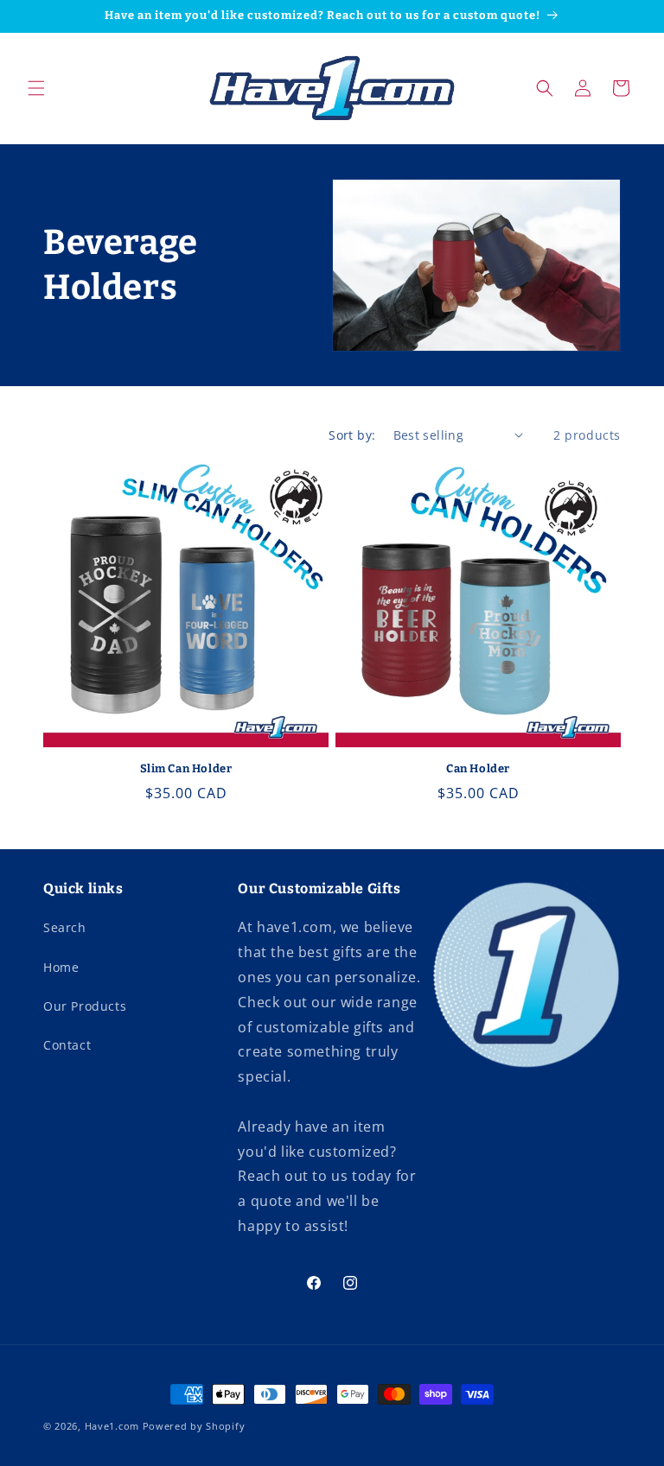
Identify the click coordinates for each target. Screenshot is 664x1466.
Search (64, 927)
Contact (67, 1045)
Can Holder (478, 768)
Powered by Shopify (194, 1425)
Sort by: (352, 435)
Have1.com (112, 1425)
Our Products (84, 1006)
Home (61, 967)
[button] (36, 88)
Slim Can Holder (186, 768)
